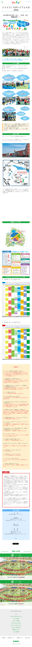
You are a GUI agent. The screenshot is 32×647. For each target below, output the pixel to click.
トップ (16, 614)
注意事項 (20, 60)
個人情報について (11, 637)
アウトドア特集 (16, 620)
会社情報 (3, 637)
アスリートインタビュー (16, 625)
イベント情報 (16, 618)
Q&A (16, 60)
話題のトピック (16, 629)
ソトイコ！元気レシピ (16, 627)
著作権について (20, 637)
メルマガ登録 (16, 631)
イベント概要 (5, 59)
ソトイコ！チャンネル (16, 622)
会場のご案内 (13, 59)
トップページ (28, 1)
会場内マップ (20, 59)
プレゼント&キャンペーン (16, 616)
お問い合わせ (27, 637)
